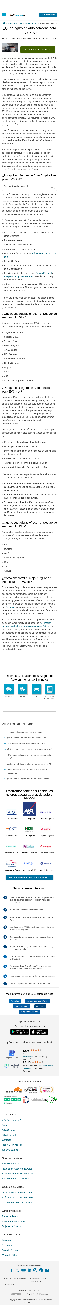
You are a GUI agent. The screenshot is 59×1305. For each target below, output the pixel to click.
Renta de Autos (10, 1216)
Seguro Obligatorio (29, 1012)
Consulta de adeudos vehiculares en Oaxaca (27, 743)
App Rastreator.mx (29, 1021)
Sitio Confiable (9, 1135)
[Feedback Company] (11, 1066)
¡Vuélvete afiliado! (11, 1150)
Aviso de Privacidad (38, 1278)
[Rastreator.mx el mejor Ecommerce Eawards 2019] (46, 1090)
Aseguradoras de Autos (37, 1001)
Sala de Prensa (10, 1250)
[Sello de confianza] (30, 1090)
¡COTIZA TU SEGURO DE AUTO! (37, 49)
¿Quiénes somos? (11, 1120)
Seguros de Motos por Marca (17, 1202)
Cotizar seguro (48, 14)
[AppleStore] (39, 1032)
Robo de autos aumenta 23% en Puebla (24, 732)
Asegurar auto (21, 1006)
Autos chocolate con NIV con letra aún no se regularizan (27, 771)
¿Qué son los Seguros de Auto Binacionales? (27, 738)
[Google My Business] (11, 1054)
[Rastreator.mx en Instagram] (35, 1270)
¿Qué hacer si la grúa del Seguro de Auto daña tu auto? (29, 756)
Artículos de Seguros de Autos (17, 1173)
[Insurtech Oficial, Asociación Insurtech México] (26, 1100)
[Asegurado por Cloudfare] (14, 1090)
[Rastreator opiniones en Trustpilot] (12, 1100)
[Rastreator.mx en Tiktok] (47, 1270)
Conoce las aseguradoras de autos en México (29, 877)
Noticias (40, 1006)
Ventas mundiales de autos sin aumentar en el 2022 (30, 764)
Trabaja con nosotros (13, 1145)
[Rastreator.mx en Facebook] (11, 1270)
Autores (6, 1125)
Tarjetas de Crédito (11, 1226)
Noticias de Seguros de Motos (17, 1192)
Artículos (15, 1001)
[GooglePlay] (19, 1032)
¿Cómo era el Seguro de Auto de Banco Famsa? (28, 779)
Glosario (6, 1240)
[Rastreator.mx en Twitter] (17, 1270)
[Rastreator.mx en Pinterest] (41, 1270)
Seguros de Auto (10, 1163)
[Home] (4, 23)
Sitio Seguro (8, 1130)
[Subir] (54, 1300)
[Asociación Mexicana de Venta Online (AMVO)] (44, 1099)
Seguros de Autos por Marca (16, 1178)
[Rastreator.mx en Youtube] (23, 1270)
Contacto (6, 1140)
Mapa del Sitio (9, 1255)
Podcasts (7, 1245)
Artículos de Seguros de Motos (18, 1197)
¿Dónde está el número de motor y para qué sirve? (29, 749)
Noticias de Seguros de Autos (17, 1169)
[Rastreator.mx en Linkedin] (29, 1270)
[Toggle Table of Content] (51, 187)
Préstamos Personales (13, 1221)
